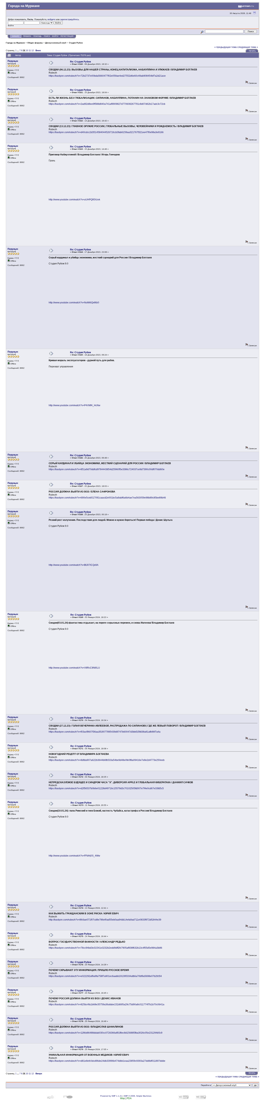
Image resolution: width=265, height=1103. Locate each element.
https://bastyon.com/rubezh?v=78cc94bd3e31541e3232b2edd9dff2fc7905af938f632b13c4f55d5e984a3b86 (105, 947)
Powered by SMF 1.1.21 (111, 1096)
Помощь (37, 36)
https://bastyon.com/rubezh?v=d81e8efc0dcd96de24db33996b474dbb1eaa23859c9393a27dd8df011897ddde (107, 1061)
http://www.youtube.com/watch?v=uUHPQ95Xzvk (74, 199)
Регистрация (67, 36)
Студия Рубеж (75, 43)
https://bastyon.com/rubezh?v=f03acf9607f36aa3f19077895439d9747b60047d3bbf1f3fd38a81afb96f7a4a (104, 731)
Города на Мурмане (15, 43)
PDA (129, 1098)
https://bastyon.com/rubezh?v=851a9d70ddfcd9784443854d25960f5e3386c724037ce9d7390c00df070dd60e (107, 469)
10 (27, 50)
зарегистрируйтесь (69, 19)
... (18, 50)
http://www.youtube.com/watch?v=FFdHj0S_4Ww (74, 855)
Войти (55, 36)
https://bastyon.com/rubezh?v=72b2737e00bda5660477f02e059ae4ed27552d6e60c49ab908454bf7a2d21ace (107, 75)
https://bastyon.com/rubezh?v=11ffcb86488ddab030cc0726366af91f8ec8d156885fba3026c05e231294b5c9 (105, 1032)
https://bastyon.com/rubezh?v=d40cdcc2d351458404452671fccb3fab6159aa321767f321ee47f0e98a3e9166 (106, 132)
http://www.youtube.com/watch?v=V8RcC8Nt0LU (74, 667)
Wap (122, 1098)
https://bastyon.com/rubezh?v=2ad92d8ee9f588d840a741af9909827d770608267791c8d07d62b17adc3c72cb (107, 104)
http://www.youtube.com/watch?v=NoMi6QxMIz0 (74, 302)
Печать (252, 51)
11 (30, 50)
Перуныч (13, 61)
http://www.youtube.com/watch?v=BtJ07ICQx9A (73, 565)
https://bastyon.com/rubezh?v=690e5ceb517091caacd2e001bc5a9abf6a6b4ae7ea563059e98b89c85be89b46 (107, 497)
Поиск (47, 36)
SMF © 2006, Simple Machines (137, 1096)
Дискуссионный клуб (55, 43)
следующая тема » (247, 47)
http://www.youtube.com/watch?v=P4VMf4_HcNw (74, 405)
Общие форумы (35, 43)
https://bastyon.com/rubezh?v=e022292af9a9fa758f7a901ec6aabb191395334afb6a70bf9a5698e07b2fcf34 (105, 976)
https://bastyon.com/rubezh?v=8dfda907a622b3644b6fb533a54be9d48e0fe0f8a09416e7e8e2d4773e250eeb (107, 760)
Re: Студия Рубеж (80, 61)
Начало (15, 36)
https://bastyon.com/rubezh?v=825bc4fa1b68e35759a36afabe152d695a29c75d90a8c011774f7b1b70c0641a (106, 1004)
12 (32, 50)
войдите (51, 19)
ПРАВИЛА (27, 36)
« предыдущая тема (225, 47)
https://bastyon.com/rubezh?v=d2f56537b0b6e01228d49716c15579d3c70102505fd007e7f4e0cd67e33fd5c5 (106, 788)
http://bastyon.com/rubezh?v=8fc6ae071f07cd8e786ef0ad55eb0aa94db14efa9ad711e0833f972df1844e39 (105, 919)
